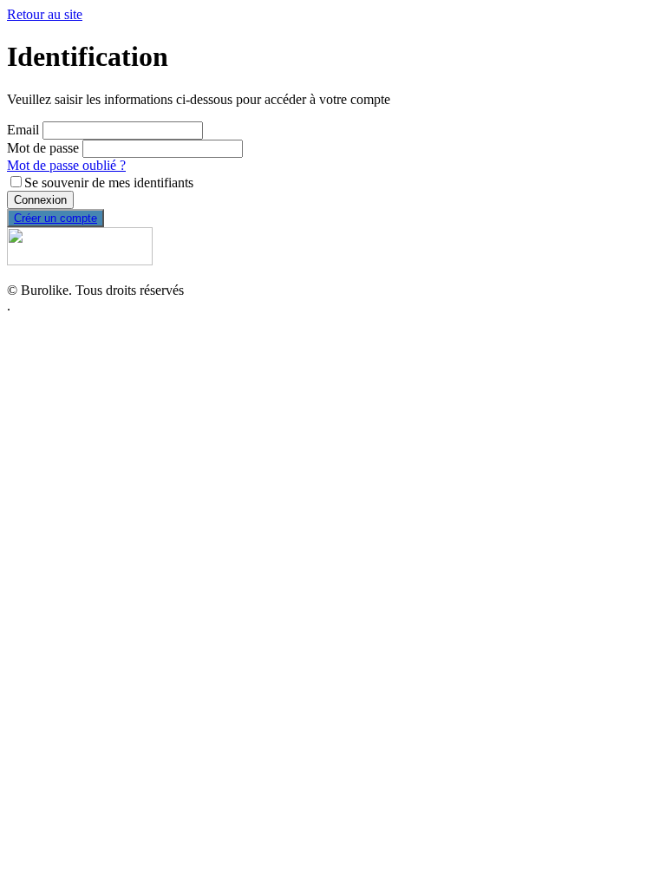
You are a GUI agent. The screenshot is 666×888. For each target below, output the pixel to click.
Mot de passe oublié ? (66, 165)
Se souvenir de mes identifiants (108, 182)
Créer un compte (55, 218)
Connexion (40, 199)
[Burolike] (80, 260)
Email (23, 129)
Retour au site (44, 14)
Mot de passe (43, 147)
